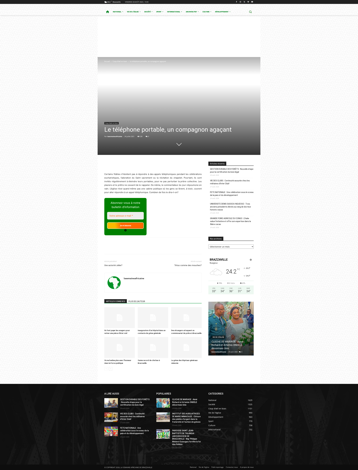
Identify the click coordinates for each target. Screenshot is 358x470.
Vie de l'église (218, 337)
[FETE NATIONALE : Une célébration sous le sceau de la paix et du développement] (111, 431)
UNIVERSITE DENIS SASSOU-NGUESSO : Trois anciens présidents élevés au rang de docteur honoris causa (230, 207)
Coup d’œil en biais (120, 61)
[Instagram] (240, 2)
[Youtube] (252, 2)
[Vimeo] (248, 2)
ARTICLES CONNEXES (115, 301)
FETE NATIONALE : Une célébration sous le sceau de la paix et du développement (232, 193)
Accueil (107, 61)
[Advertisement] (179, 36)
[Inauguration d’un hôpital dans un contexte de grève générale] (153, 317)
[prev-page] (106, 368)
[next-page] (110, 368)
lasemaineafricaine (114, 136)
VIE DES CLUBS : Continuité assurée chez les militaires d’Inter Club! (230, 182)
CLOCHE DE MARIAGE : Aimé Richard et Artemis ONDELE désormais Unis (227, 345)
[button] (250, 11)
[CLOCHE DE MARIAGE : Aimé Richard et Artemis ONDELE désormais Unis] (231, 329)
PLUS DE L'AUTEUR (137, 301)
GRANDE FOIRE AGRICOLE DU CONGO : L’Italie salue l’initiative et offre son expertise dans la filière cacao (230, 221)
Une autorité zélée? (113, 265)
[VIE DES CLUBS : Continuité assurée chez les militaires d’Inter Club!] (111, 417)
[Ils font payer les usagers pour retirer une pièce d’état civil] (119, 317)
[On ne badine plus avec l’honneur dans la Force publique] (119, 347)
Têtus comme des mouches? (188, 265)
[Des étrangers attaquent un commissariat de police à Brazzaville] (186, 317)
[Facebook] (236, 2)
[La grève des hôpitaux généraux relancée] (186, 347)
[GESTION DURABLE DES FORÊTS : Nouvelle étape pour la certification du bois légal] (111, 403)
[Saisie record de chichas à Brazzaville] (153, 347)
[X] (244, 2)
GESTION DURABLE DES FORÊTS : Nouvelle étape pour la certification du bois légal (231, 170)
